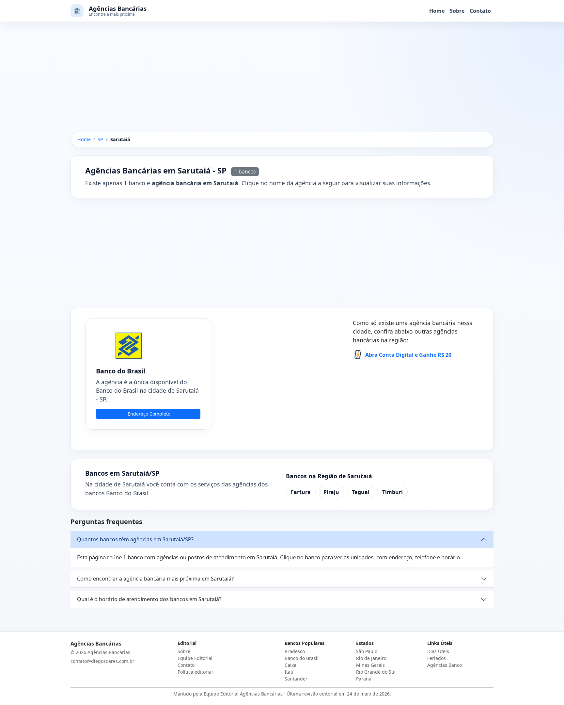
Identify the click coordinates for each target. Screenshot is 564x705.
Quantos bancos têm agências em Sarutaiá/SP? (135, 539)
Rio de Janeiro (371, 658)
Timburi (392, 492)
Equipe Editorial (195, 658)
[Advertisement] (282, 83)
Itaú (289, 672)
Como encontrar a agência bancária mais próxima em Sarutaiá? (155, 578)
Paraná (363, 679)
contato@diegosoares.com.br (102, 661)
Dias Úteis (438, 651)
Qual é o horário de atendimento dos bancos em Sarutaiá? (149, 599)
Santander (296, 679)
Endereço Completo (149, 414)
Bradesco (295, 651)
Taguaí (360, 492)
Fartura (301, 492)
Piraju (331, 492)
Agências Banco (444, 665)
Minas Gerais (370, 665)
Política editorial (195, 672)
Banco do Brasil (302, 658)
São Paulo (366, 651)
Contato (480, 10)
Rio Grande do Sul (376, 672)
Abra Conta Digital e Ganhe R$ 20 (408, 354)
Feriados (436, 658)
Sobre (457, 10)
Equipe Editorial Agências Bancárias (243, 694)
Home (437, 10)
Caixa (290, 665)
